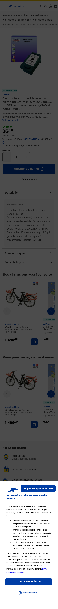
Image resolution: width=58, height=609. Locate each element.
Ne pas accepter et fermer (38, 488)
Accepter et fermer (30, 581)
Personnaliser (30, 593)
